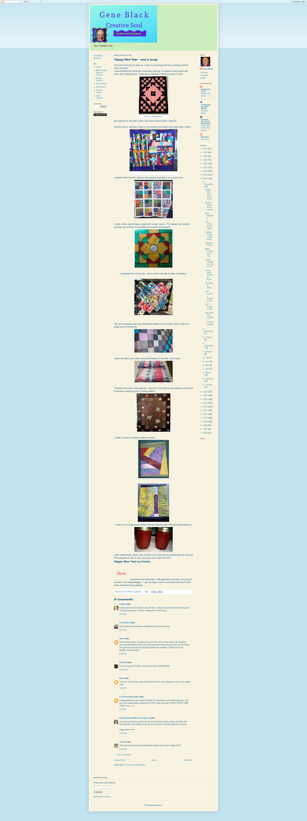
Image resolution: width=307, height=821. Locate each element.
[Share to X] (157, 592)
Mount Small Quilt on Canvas (101, 72)
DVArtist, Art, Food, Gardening (205, 122)
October (208, 337)
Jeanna (122, 742)
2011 (205, 414)
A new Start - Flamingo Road (209, 274)
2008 (205, 425)
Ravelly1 (205, 137)
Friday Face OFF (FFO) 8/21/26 (205, 128)
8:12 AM (122, 630)
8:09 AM (122, 614)
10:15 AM (123, 670)
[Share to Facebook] (159, 592)
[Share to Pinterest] (161, 592)
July (207, 358)
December (208, 184)
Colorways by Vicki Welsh (206, 107)
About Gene (101, 87)
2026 (205, 149)
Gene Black (208, 69)
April (207, 369)
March (208, 373)
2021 (205, 167)
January (208, 385)
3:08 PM (122, 709)
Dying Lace (205, 139)
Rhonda (123, 662)
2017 (205, 392)
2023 (205, 160)
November (208, 331)
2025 (205, 152)
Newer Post (119, 760)
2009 (205, 422)
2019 (205, 175)
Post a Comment (124, 755)
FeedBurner (107, 797)
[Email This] (152, 592)
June (207, 361)
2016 (205, 395)
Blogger (158, 805)
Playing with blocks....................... (206, 95)
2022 (205, 164)
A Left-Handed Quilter (129, 697)
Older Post (187, 760)
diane (121, 639)
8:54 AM (122, 749)
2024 (205, 156)
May (207, 365)
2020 (205, 171)
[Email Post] (146, 592)
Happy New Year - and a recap (208, 194)
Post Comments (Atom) (135, 765)
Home (154, 760)
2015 (205, 399)
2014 (205, 403)
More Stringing (209, 215)
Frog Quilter (124, 623)
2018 (205, 179)
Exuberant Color (205, 90)
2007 (205, 429)
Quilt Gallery (101, 84)
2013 (205, 407)
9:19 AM (122, 654)
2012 (205, 410)
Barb (121, 678)
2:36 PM (122, 688)
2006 (205, 433)
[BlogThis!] (154, 592)
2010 (205, 418)
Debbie (122, 604)
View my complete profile (204, 75)
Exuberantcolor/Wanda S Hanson (134, 718)
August (208, 352)
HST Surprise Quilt (209, 306)
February (209, 379)
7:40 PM (122, 733)
